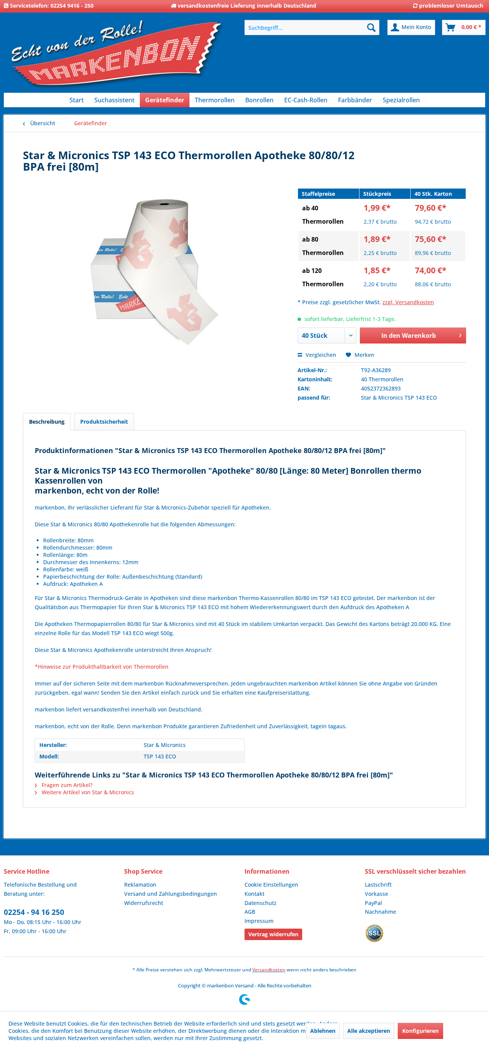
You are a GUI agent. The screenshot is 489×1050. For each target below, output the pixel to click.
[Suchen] (371, 27)
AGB (249, 911)
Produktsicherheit (104, 421)
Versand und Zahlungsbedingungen (170, 893)
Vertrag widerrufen (273, 934)
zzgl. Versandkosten (408, 302)
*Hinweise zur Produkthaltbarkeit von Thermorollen (101, 666)
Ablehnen (322, 1030)
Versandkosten (268, 969)
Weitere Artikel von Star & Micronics (87, 792)
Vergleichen (320, 354)
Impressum (259, 920)
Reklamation (140, 884)
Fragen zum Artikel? (66, 785)
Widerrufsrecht (143, 902)
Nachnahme (380, 911)
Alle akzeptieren (368, 1030)
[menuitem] (311, 27)
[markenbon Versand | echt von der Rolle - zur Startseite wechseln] (116, 57)
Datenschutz (260, 902)
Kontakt (254, 893)
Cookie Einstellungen (271, 884)
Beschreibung (47, 421)
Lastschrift (378, 884)
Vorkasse (376, 893)
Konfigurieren (420, 1030)
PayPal (373, 902)
